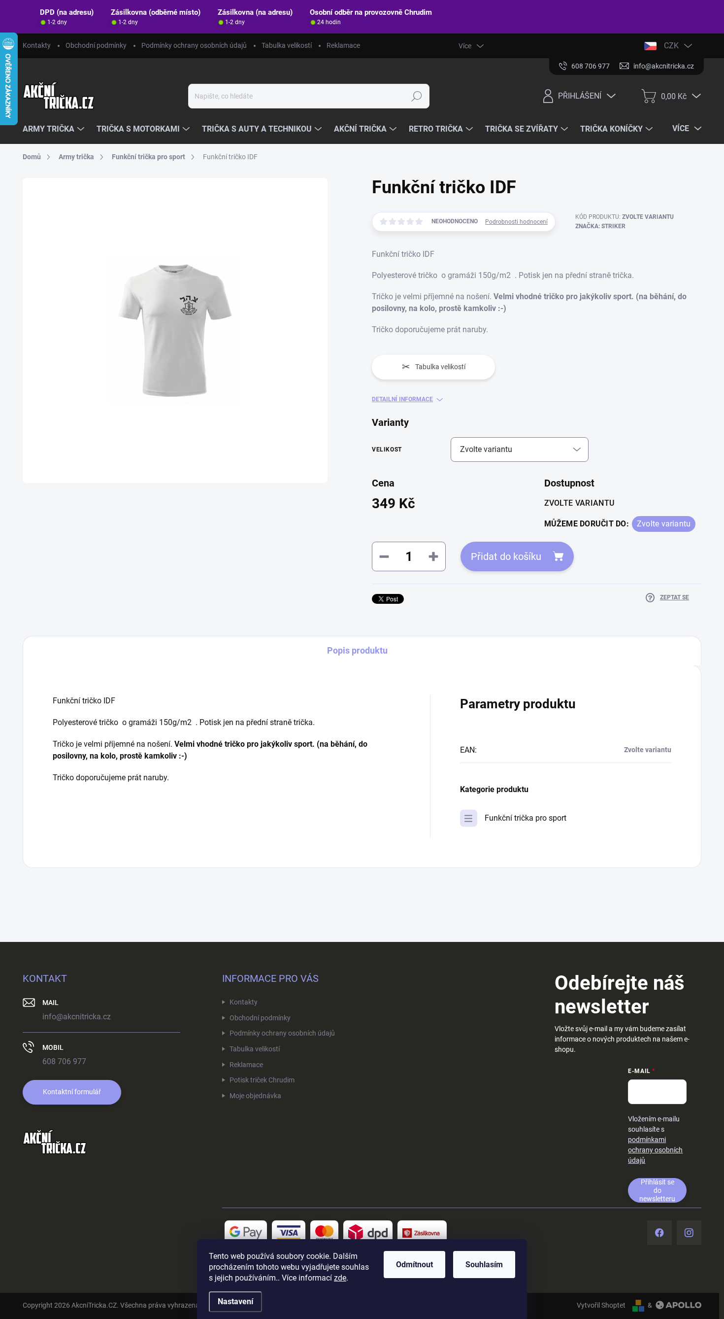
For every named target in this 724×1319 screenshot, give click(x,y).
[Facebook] (659, 1232)
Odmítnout (414, 1264)
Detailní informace (402, 399)
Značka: (600, 226)
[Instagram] (689, 1232)
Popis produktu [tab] (357, 650)
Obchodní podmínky (96, 45)
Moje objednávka (255, 1096)
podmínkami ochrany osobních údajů (655, 1150)
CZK (671, 45)
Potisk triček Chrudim (262, 1080)
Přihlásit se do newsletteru (657, 1190)
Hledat (417, 96)
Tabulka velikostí (287, 45)
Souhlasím (484, 1264)
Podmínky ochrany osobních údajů (194, 45)
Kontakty (37, 45)
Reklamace (343, 45)
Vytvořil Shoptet (601, 1305)
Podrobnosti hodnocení (516, 221)
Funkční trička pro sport (525, 818)
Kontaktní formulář (72, 1092)
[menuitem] (55, 129)
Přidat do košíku (506, 556)
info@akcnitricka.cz (76, 1016)
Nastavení (235, 1301)
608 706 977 (64, 1061)
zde (340, 1278)
